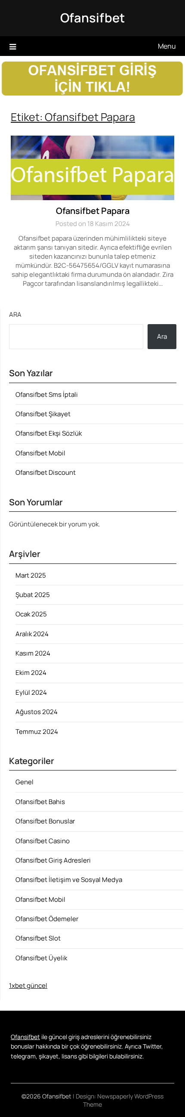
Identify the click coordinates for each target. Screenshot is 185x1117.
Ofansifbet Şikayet (43, 413)
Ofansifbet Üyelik (41, 957)
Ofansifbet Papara (93, 211)
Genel (24, 781)
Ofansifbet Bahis (40, 801)
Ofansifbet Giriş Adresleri (53, 860)
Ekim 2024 (30, 672)
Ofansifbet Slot (38, 938)
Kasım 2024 (32, 653)
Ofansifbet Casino (42, 840)
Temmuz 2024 (36, 731)
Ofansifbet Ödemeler (46, 918)
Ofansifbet (92, 17)
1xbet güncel (28, 985)
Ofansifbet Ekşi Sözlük (48, 433)
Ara (15, 314)
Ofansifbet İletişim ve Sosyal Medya (68, 879)
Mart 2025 (30, 575)
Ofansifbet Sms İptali (46, 394)
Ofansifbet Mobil (40, 453)
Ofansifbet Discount (45, 472)
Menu (167, 46)
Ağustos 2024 (36, 711)
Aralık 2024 (32, 633)
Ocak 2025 (31, 614)
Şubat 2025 (32, 594)
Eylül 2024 (31, 692)
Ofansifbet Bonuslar (45, 821)
